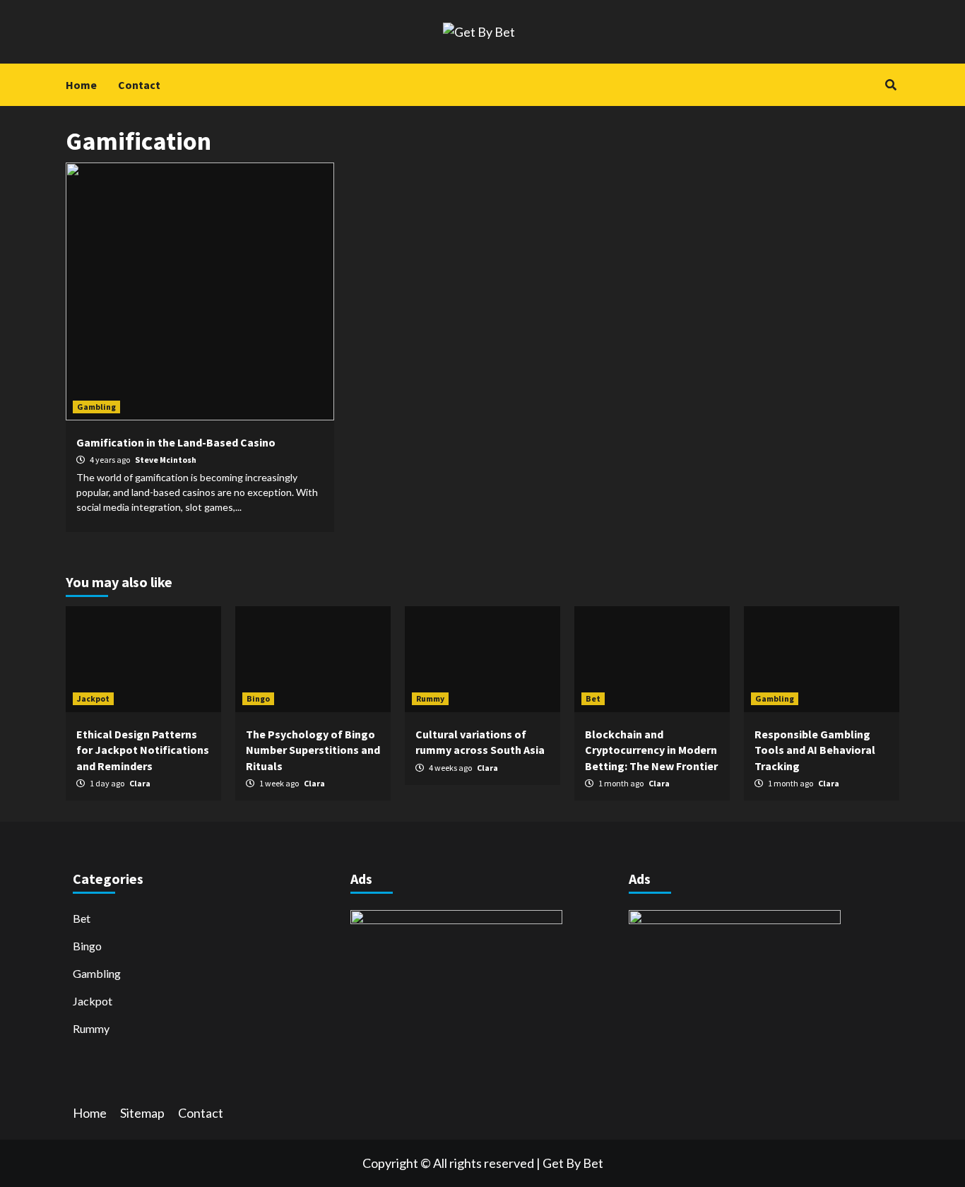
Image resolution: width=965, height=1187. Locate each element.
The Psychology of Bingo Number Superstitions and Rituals (313, 750)
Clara (139, 783)
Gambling (96, 406)
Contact (139, 85)
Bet (593, 698)
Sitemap (142, 1113)
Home (81, 85)
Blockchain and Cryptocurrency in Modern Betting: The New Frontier (651, 750)
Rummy (430, 698)
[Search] (890, 84)
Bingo (258, 698)
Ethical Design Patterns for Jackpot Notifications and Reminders (142, 750)
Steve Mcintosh (165, 459)
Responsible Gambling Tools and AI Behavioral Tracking (814, 750)
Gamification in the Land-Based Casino (176, 442)
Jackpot (93, 698)
